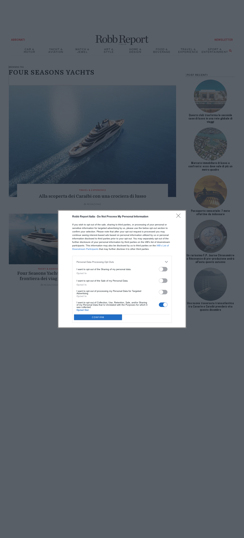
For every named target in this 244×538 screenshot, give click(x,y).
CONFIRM (98, 317)
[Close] (179, 217)
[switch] (163, 269)
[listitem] (122, 262)
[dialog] (122, 269)
